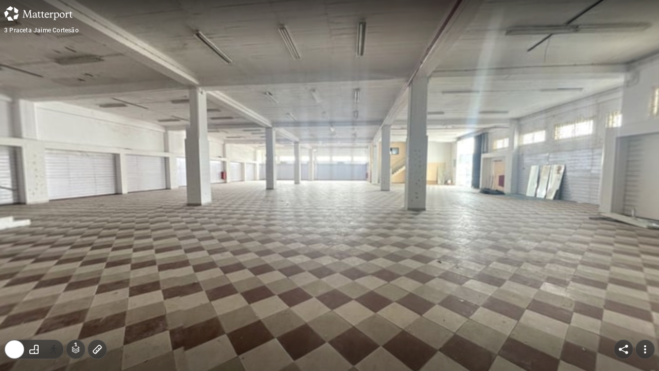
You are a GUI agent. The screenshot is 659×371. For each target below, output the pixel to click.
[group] (34, 349)
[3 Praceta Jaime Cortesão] (329, 185)
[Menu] (645, 349)
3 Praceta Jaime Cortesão (41, 30)
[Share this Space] (623, 349)
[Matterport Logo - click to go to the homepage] (38, 13)
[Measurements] (97, 349)
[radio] (14, 349)
